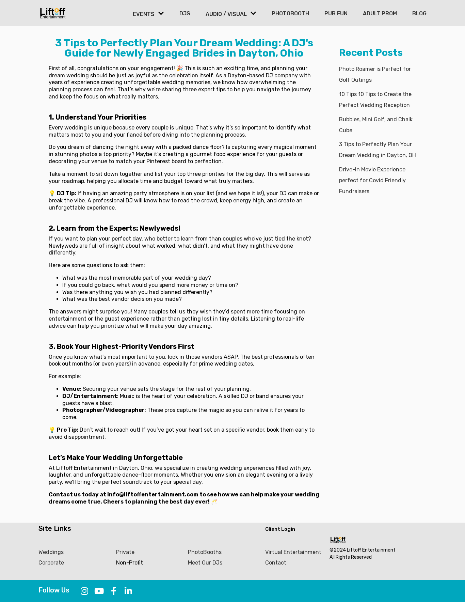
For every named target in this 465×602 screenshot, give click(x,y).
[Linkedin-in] (128, 591)
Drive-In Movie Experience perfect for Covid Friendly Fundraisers (372, 180)
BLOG (419, 13)
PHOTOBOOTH (290, 13)
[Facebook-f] (114, 591)
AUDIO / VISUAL (226, 14)
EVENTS (144, 14)
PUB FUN (336, 13)
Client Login (280, 529)
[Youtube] (99, 591)
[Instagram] (84, 591)
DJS (184, 13)
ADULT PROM (380, 13)
